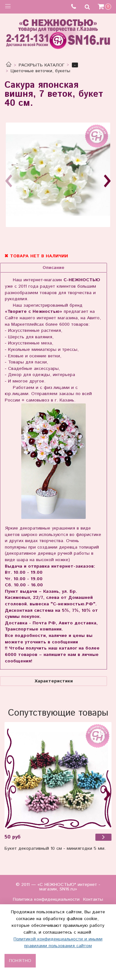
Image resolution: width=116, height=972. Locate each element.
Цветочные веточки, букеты (40, 71)
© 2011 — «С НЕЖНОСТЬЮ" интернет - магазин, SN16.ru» (58, 886)
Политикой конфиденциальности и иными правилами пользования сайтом (58, 942)
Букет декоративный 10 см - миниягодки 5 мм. (55, 848)
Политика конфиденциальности (46, 899)
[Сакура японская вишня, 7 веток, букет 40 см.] (58, 175)
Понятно (20, 960)
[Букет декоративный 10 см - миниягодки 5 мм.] (58, 775)
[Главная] (9, 65)
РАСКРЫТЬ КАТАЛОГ (41, 65)
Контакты (93, 899)
